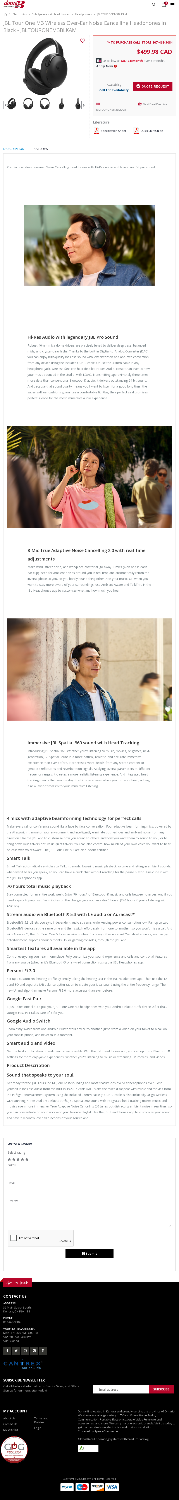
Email (11, 1183)
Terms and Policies (41, 1420)
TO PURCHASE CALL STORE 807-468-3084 (141, 42)
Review (13, 1201)
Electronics (20, 14)
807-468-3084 (11, 1322)
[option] (44, 66)
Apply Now (104, 66)
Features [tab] (40, 149)
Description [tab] (13, 149)
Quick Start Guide (152, 131)
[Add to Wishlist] (82, 40)
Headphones (83, 14)
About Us (9, 1418)
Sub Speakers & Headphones (50, 14)
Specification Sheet (113, 131)
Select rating (16, 1152)
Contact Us (10, 1424)
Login (37, 1428)
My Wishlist (10, 1430)
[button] (154, 4)
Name (12, 1165)
